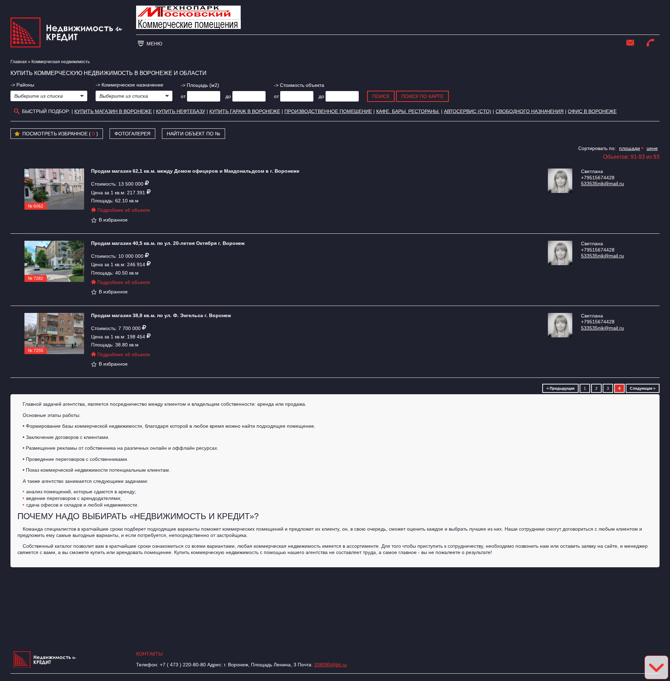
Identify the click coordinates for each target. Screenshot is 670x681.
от (183, 96)
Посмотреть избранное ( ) (60, 133)
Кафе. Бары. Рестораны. (408, 111)
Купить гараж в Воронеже (244, 111)
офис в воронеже (592, 111)
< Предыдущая (560, 388)
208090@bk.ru (330, 664)
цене (652, 148)
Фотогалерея (132, 133)
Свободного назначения (530, 111)
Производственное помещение (328, 111)
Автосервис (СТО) (467, 111)
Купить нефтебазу (180, 111)
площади (629, 148)
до (228, 96)
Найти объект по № (193, 133)
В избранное (113, 220)
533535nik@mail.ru (602, 183)
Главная (18, 61)
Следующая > (642, 388)
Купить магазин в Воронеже (113, 111)
